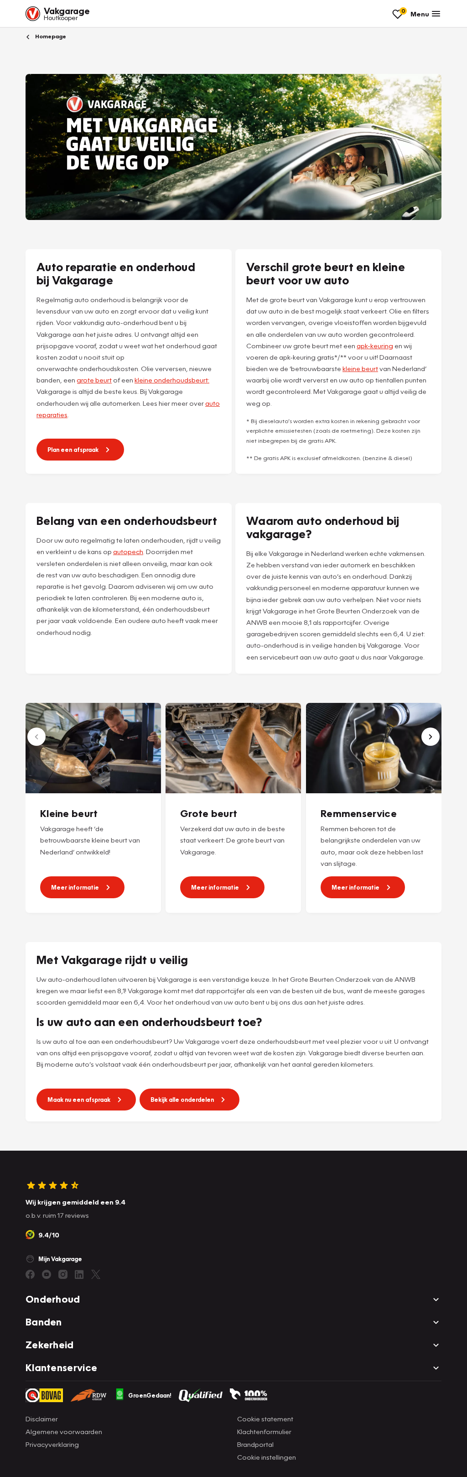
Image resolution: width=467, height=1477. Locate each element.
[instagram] (62, 1274)
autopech (128, 551)
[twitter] (95, 1274)
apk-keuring (375, 345)
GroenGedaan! (149, 1395)
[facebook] (30, 1274)
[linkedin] (79, 1274)
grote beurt (94, 380)
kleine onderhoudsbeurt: (172, 380)
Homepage (50, 36)
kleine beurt (360, 368)
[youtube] (46, 1274)
